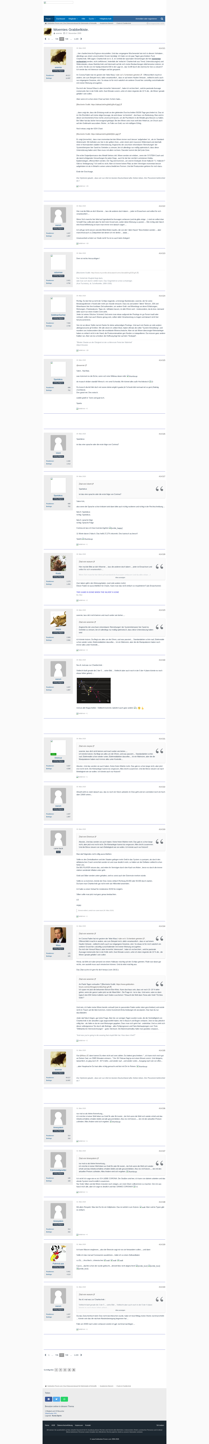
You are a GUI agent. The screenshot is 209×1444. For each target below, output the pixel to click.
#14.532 (162, 787)
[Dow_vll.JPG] (93, 690)
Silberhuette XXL (51, 1413)
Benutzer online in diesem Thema (59, 1406)
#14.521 (162, 48)
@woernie (80, 365)
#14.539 (162, 1244)
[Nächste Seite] (81, 39)
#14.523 (162, 253)
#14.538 (162, 1202)
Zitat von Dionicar (86, 837)
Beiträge (49, 78)
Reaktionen (50, 75)
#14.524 (162, 296)
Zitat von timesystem (87, 1158)
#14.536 (162, 1108)
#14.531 (162, 739)
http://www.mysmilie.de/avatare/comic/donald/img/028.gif (113, 273)
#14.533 (162, 829)
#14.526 (162, 434)
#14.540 (162, 1287)
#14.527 (162, 476)
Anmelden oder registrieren (146, 19)
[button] (48, 1399)
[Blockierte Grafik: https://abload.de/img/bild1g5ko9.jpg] (98, 104)
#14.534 (162, 926)
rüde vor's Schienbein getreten (128, 75)
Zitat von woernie (86, 622)
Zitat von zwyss (85, 746)
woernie (59, 33)
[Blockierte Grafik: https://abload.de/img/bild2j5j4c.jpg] (97, 134)
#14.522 (162, 206)
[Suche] (162, 19)
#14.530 (162, 660)
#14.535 (162, 1050)
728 (66, 39)
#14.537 (162, 1151)
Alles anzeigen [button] (120, 577)
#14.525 (162, 360)
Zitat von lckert (85, 484)
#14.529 (162, 610)
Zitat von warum (86, 562)
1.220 (76, 39)
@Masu (83, 1056)
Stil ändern (160, 1425)
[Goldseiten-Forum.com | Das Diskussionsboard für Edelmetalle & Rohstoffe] (104, 8)
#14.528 (162, 554)
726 (56, 39)
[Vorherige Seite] (45, 39)
